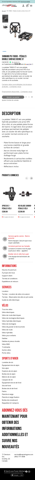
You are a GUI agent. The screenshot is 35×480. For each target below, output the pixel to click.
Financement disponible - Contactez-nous (17, 92)
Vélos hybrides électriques (11, 321)
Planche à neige (7, 394)
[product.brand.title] (17, 51)
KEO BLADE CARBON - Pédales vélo (25, 207)
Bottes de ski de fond (9, 388)
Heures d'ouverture (9, 270)
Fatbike (4, 338)
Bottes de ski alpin (8, 374)
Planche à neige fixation (10, 397)
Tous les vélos (7, 309)
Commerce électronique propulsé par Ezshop (13, 472)
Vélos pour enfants (9, 335)
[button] (17, 64)
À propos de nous (8, 273)
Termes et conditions (9, 279)
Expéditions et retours (10, 281)
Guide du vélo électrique (10, 300)
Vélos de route (7, 330)
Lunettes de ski (7, 362)
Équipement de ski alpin (10, 365)
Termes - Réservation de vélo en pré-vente (17, 297)
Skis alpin (5, 368)
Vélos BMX (6, 344)
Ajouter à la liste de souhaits (10, 100)
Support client (7, 276)
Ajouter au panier (13, 97)
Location (5, 291)
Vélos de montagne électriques (13, 318)
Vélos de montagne (9, 324)
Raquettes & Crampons (10, 403)
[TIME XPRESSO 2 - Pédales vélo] (9, 194)
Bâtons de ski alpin (9, 377)
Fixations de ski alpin (9, 371)
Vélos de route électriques (11, 315)
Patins (4, 391)
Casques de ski (7, 380)
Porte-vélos (6, 353)
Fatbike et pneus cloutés (11, 341)
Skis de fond (6, 386)
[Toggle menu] (31, 6)
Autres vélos (6, 350)
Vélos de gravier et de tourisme (13, 327)
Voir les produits (25, 1)
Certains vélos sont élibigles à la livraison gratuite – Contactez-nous (17, 85)
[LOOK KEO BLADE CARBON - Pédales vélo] (25, 194)
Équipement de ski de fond (11, 383)
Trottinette (6, 347)
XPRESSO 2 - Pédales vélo (6, 207)
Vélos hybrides (7, 333)
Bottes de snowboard (10, 400)
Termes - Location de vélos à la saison (16, 294)
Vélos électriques (8, 312)
